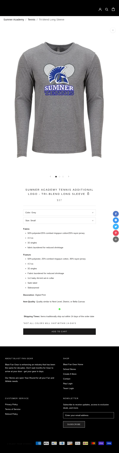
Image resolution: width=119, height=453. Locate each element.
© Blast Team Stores (19, 444)
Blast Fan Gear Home (73, 364)
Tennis (31, 19)
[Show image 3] (63, 176)
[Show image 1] (56, 176)
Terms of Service (12, 409)
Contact (66, 379)
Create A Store (69, 374)
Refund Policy (11, 414)
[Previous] (50, 176)
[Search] (106, 9)
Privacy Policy (11, 404)
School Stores (69, 369)
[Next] (68, 176)
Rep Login (68, 383)
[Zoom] (112, 30)
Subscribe (74, 424)
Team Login (68, 388)
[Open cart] (113, 9)
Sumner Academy (13, 19)
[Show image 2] (59, 176)
